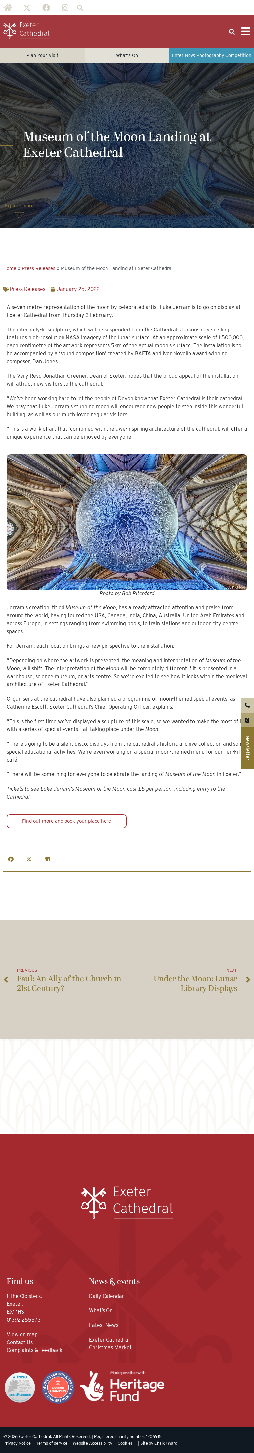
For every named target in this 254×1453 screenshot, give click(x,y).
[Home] (7, 7)
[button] (79, 7)
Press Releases (38, 268)
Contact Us (20, 1342)
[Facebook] (46, 7)
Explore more (19, 205)
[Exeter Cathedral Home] (26, 30)
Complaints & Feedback (34, 1350)
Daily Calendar (106, 1296)
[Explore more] (19, 216)
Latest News (103, 1325)
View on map (22, 1334)
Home (9, 268)
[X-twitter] (26, 7)
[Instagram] (65, 7)
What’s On (101, 1310)
